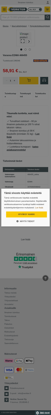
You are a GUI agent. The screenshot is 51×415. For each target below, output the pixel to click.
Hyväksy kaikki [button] (26, 214)
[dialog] (25, 207)
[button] (25, 221)
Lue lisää (39, 207)
